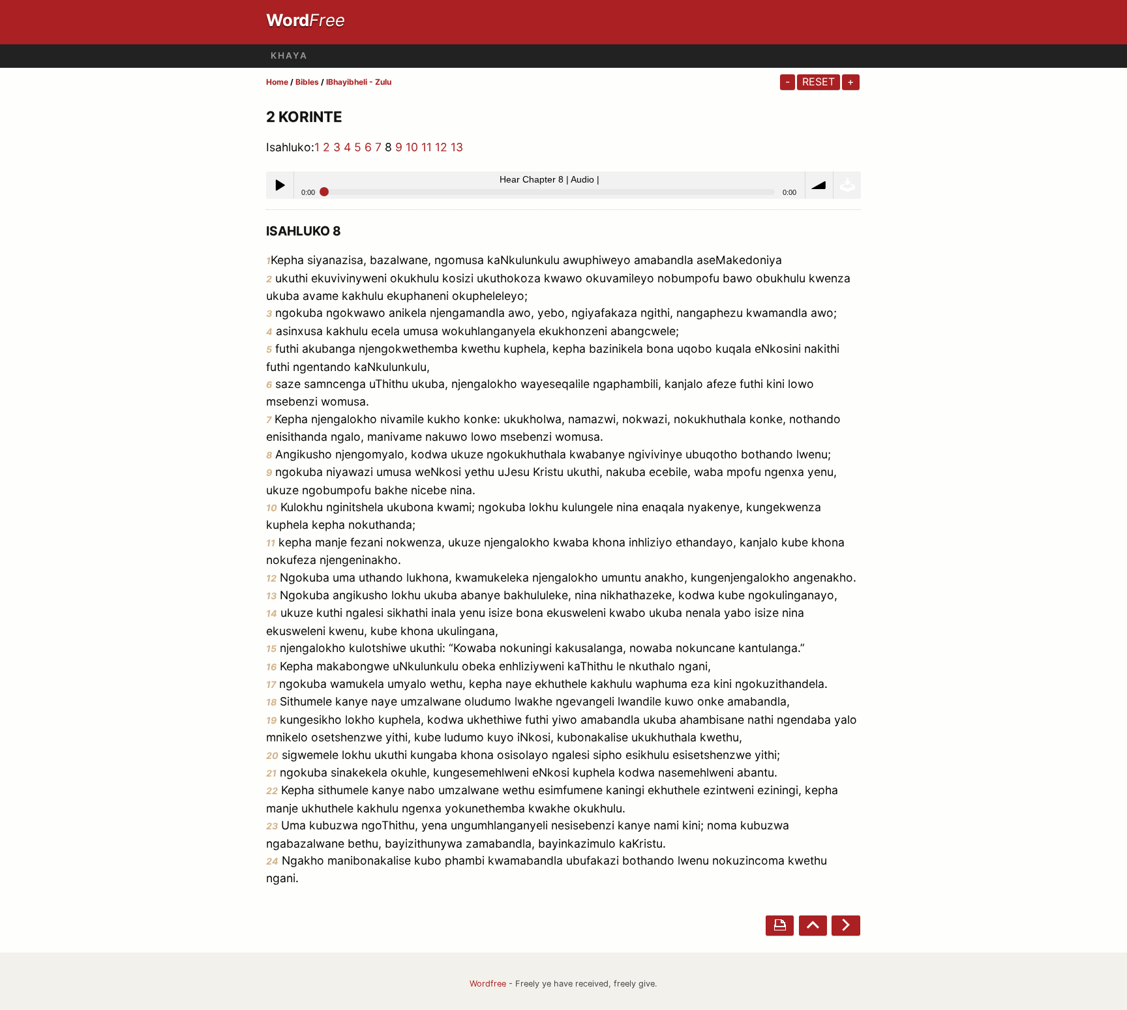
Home (277, 82)
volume (819, 185)
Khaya (289, 55)
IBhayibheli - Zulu (358, 82)
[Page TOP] (813, 925)
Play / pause (279, 185)
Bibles (307, 82)
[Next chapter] (846, 925)
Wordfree (488, 983)
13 (457, 147)
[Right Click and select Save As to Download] (847, 185)
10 (412, 147)
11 (426, 147)
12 (441, 147)
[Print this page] (780, 925)
